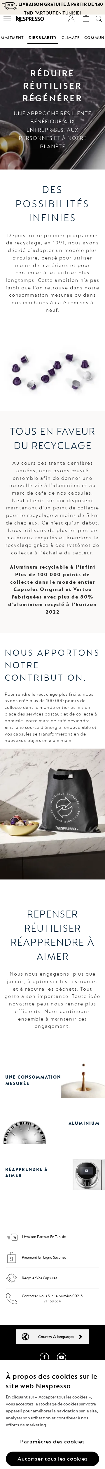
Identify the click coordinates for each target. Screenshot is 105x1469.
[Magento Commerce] (30, 19)
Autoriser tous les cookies (53, 1458)
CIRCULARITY (43, 37)
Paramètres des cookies (52, 1441)
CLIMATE (71, 37)
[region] (52, 1414)
